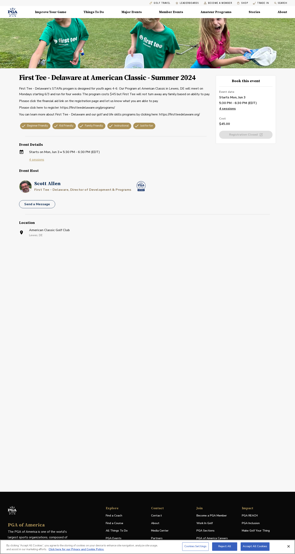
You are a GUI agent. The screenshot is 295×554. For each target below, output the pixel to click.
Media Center (160, 531)
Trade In (261, 3)
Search (282, 3)
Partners (157, 538)
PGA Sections (205, 531)
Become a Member (220, 3)
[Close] (288, 546)
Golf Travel (162, 3)
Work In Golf (204, 523)
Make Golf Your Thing (256, 531)
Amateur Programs (215, 12)
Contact (156, 515)
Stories (254, 12)
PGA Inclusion (251, 523)
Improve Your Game (50, 12)
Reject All (224, 546)
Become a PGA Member (211, 515)
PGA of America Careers (212, 538)
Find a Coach (114, 515)
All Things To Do (117, 531)
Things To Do (93, 12)
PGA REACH (250, 516)
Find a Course (114, 523)
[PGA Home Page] (12, 12)
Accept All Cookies (255, 546)
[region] (147, 547)
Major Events (131, 12)
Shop (242, 3)
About (282, 12)
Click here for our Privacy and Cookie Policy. (76, 549)
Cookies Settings (195, 546)
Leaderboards (189, 3)
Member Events (171, 12)
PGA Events (113, 538)
